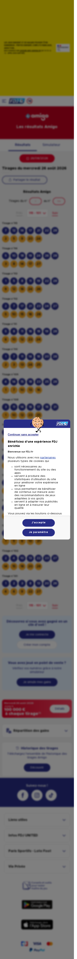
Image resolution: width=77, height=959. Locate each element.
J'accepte (39, 522)
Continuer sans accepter (23, 434)
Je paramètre (38, 532)
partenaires (48, 457)
